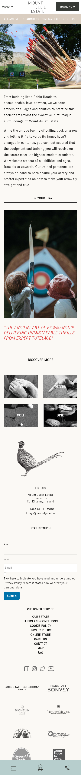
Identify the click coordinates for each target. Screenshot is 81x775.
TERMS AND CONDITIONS (40, 621)
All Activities (14, 19)
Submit (12, 595)
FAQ (40, 652)
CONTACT (40, 643)
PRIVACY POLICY (41, 630)
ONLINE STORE (40, 634)
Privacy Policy (13, 583)
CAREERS (40, 639)
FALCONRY (61, 19)
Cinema (46, 19)
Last (6, 559)
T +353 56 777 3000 (40, 508)
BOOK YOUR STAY (40, 198)
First (6, 544)
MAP (40, 648)
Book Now (67, 6)
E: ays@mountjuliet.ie (40, 513)
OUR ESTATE (40, 616)
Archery (32, 19)
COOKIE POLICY (40, 625)
